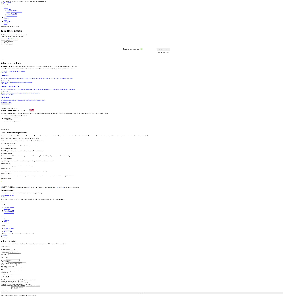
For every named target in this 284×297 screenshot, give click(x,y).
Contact (5, 24)
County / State (4, 266)
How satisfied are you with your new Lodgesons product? (14, 282)
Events (5, 20)
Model (2, 249)
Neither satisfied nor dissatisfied (15, 284)
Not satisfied (28, 284)
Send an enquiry (7, 230)
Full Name (3, 260)
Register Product (142, 293)
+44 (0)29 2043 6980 (6, 2)
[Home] (4, 6)
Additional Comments (6, 291)
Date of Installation (5, 252)
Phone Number (4, 272)
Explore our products (5, 38)
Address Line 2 (6, 263)
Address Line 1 (4, 261)
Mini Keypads (7, 209)
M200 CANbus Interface (12, 13)
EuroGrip (9, 9)
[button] (142, 180)
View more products (5, 104)
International (6, 18)
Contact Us (11, 195)
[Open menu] (7, 4)
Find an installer (14, 38)
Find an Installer (7, 21)
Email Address (4, 271)
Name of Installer (5, 251)
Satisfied (4, 284)
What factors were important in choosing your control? (13, 285)
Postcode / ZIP (4, 268)
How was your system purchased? (9, 281)
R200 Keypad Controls (12, 10)
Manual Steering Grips (12, 16)
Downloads (6, 22)
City (2, 264)
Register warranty (8, 231)
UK (4, 17)
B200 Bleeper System (12, 14)
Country (2, 269)
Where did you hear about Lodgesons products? (12, 279)
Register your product (163, 49)
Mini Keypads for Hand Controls (14, 12)
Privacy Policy (4, 235)
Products (6, 8)
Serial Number (4, 254)
